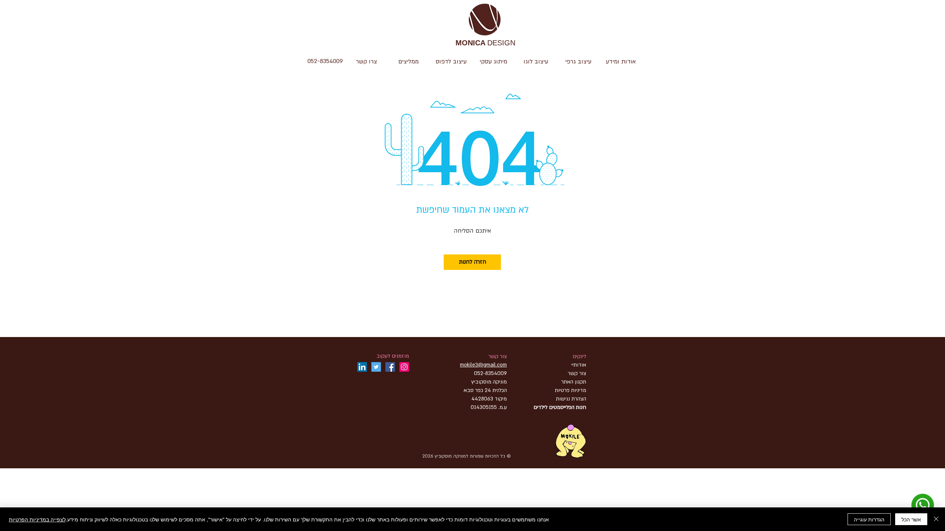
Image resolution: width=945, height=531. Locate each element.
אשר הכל (911, 519)
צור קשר (497, 356)
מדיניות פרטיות (570, 390)
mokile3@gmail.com (483, 364)
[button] (536, 61)
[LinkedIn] (362, 367)
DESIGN (485, 43)
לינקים (579, 356)
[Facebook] (390, 367)
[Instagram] (404, 367)
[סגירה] (936, 519)
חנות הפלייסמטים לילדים (559, 407)
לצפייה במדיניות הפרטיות (37, 519)
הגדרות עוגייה (869, 519)
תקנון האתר (573, 381)
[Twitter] (376, 367)
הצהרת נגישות (570, 398)
